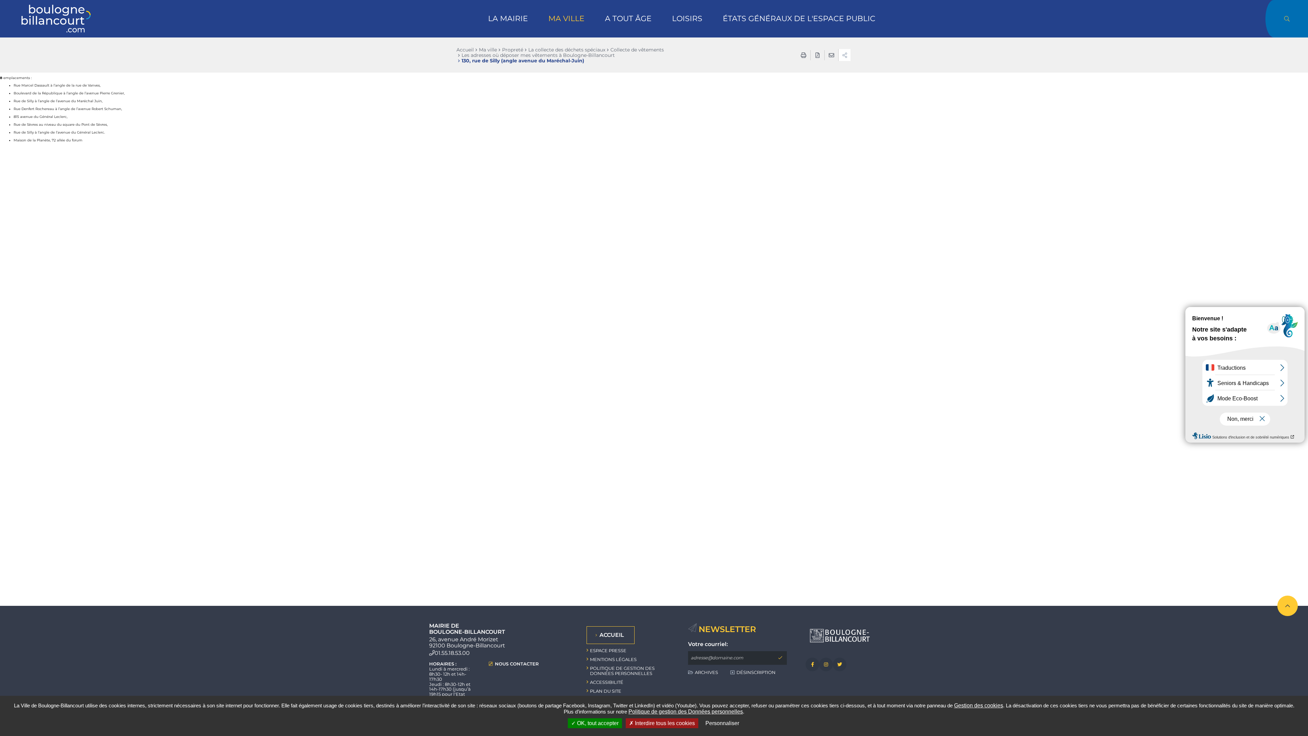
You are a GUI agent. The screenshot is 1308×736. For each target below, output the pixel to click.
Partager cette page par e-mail (831, 55)
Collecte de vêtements (637, 50)
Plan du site (605, 691)
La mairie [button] (508, 18)
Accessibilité (606, 682)
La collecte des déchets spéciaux (566, 50)
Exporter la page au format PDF (817, 55)
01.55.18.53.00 (452, 653)
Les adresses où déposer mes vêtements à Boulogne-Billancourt (538, 55)
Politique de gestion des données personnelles (622, 670)
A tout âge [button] (628, 18)
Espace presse (608, 650)
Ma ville (488, 50)
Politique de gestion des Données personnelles (685, 712)
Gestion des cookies (978, 705)
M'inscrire (780, 658)
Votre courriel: (708, 644)
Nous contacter (517, 663)
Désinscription (756, 672)
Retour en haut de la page (1287, 606)
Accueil (465, 50)
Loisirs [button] (687, 18)
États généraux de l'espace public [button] (799, 18)
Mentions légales (613, 659)
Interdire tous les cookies (664, 723)
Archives (706, 672)
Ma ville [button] (566, 18)
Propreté (512, 50)
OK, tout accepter (597, 723)
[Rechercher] (1286, 18)
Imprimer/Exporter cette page (803, 55)
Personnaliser (722, 723)
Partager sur (845, 55)
